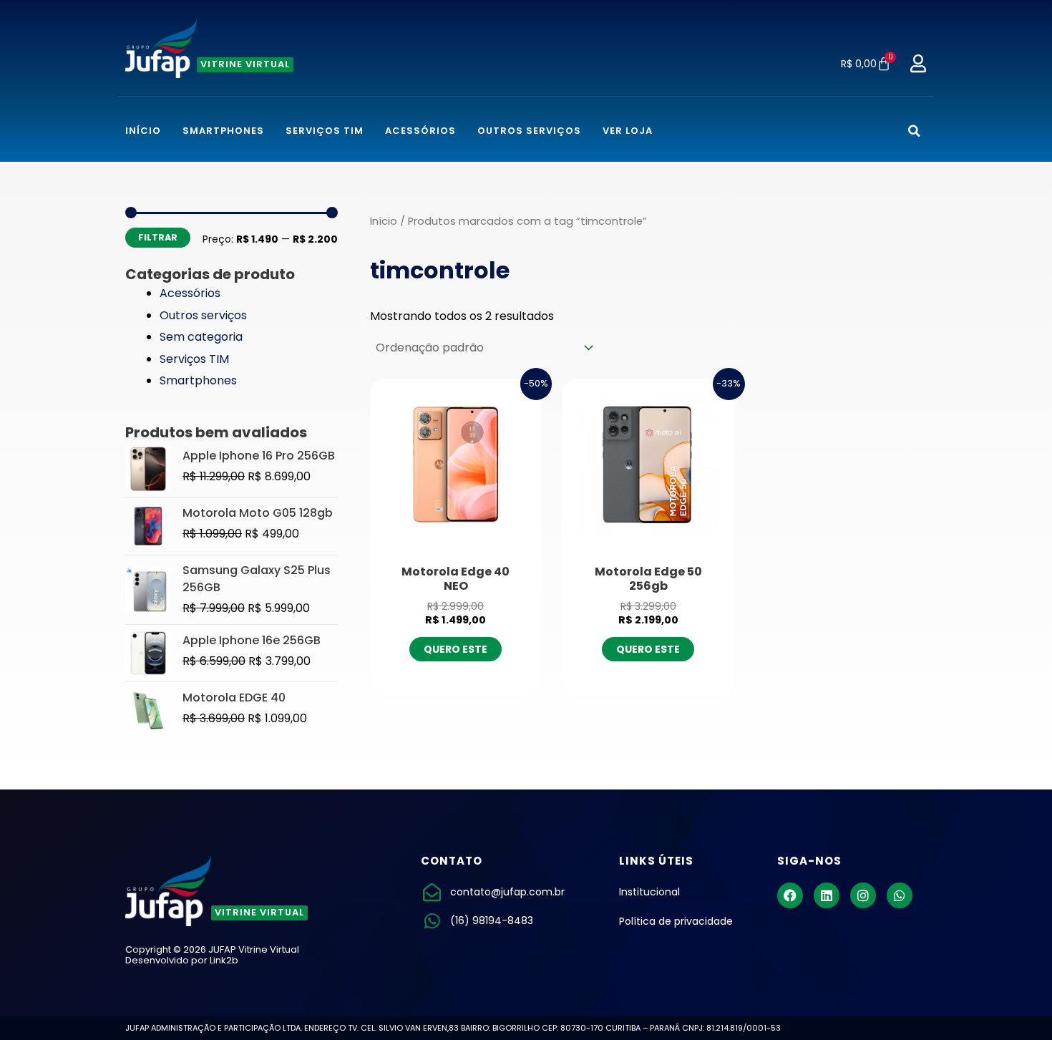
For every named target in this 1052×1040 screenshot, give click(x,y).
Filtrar (157, 237)
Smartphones (223, 130)
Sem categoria (201, 337)
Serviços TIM (325, 130)
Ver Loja (628, 130)
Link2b (224, 960)
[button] (914, 130)
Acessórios (420, 130)
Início (143, 130)
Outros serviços (529, 130)
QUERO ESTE (455, 649)
